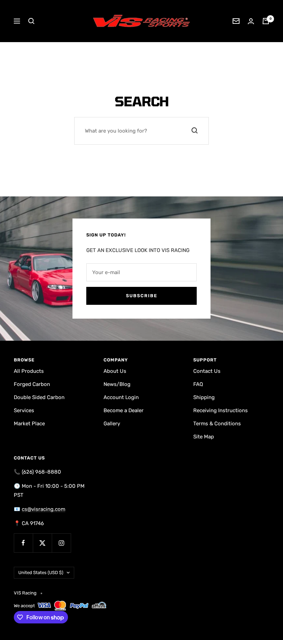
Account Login (121, 397)
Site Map (203, 437)
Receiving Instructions (220, 410)
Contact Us (207, 371)
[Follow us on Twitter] (42, 542)
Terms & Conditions (217, 423)
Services (24, 410)
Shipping (204, 397)
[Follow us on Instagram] (61, 542)
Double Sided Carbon (39, 397)
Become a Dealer (124, 410)
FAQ (198, 384)
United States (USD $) (40, 572)
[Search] (31, 21)
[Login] (251, 21)
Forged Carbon (32, 384)
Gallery (112, 423)
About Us (115, 371)
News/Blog (117, 384)
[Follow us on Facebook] (23, 542)
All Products (29, 371)
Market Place (29, 423)
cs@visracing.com (43, 509)
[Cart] (265, 21)
